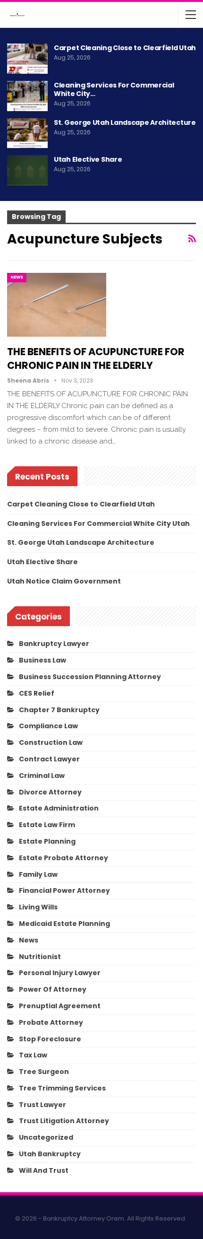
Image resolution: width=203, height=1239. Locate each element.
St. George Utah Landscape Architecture (125, 122)
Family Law (38, 874)
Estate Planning (47, 841)
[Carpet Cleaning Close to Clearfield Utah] (27, 59)
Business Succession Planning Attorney (90, 676)
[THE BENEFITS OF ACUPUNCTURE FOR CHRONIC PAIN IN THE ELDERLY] (56, 304)
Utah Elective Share (88, 159)
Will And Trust (43, 1170)
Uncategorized (46, 1137)
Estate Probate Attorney (63, 858)
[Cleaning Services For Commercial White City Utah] (27, 96)
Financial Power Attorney (64, 890)
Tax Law (33, 1055)
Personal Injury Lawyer (60, 972)
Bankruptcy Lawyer (54, 643)
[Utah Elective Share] (27, 170)
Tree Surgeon (44, 1071)
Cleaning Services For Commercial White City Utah (98, 523)
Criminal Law (42, 775)
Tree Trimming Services (62, 1088)
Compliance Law (48, 726)
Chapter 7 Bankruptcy (59, 710)
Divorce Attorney (50, 792)
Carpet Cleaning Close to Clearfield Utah (125, 47)
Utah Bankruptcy (50, 1154)
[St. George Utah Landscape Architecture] (27, 133)
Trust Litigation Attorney (64, 1121)
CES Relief (36, 693)
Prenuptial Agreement (60, 1006)
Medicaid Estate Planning (64, 923)
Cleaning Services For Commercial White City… (114, 89)
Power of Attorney (52, 989)
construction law (51, 742)
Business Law (42, 660)
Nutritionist (40, 956)
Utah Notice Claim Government (64, 581)
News (16, 277)
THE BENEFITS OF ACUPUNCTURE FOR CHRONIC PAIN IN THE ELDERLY (96, 358)
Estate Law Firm (47, 824)
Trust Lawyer (42, 1104)
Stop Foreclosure (50, 1039)
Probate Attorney (51, 1022)
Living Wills (38, 907)
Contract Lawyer (49, 759)
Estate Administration (59, 808)
